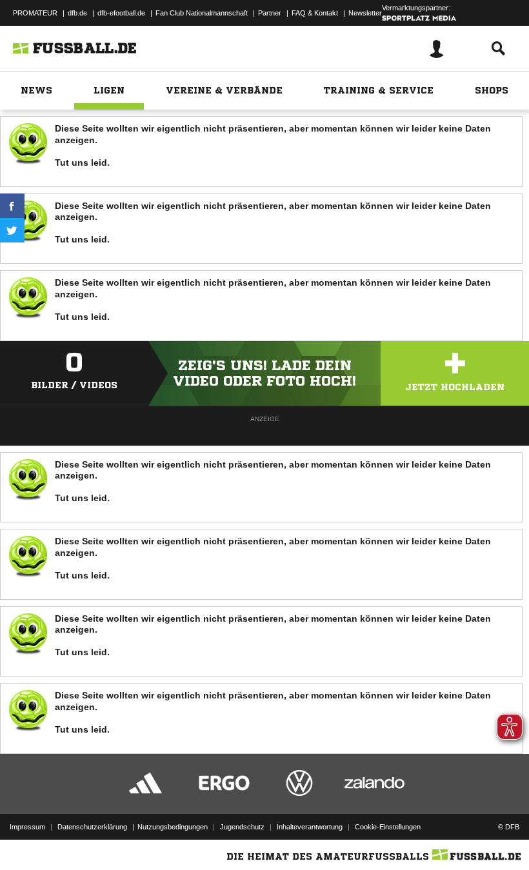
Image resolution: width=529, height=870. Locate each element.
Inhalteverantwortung (310, 827)
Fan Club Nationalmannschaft (201, 13)
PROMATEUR (35, 13)
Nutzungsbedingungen (172, 827)
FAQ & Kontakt (315, 13)
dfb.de (77, 13)
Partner (269, 13)
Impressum (27, 827)
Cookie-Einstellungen (388, 827)
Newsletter (365, 13)
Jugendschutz (242, 827)
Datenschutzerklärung (92, 827)
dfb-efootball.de (121, 13)
